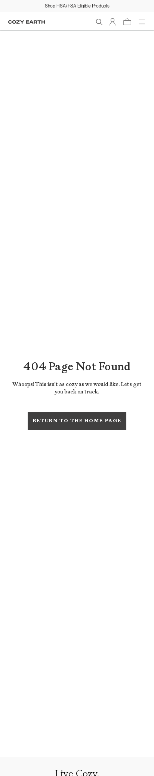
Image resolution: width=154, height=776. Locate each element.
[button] (99, 22)
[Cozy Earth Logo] (26, 22)
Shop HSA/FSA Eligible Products (77, 6)
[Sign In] (112, 22)
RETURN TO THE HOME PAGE (77, 420)
